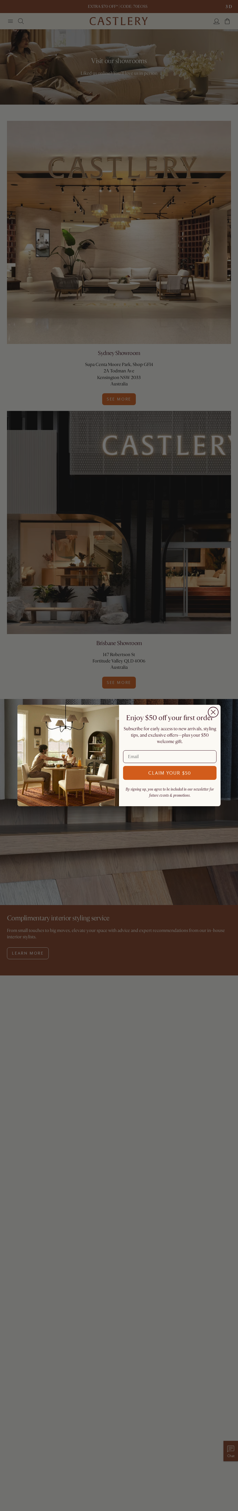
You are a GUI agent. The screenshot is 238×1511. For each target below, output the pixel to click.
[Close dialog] (213, 712)
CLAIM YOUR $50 (169, 773)
